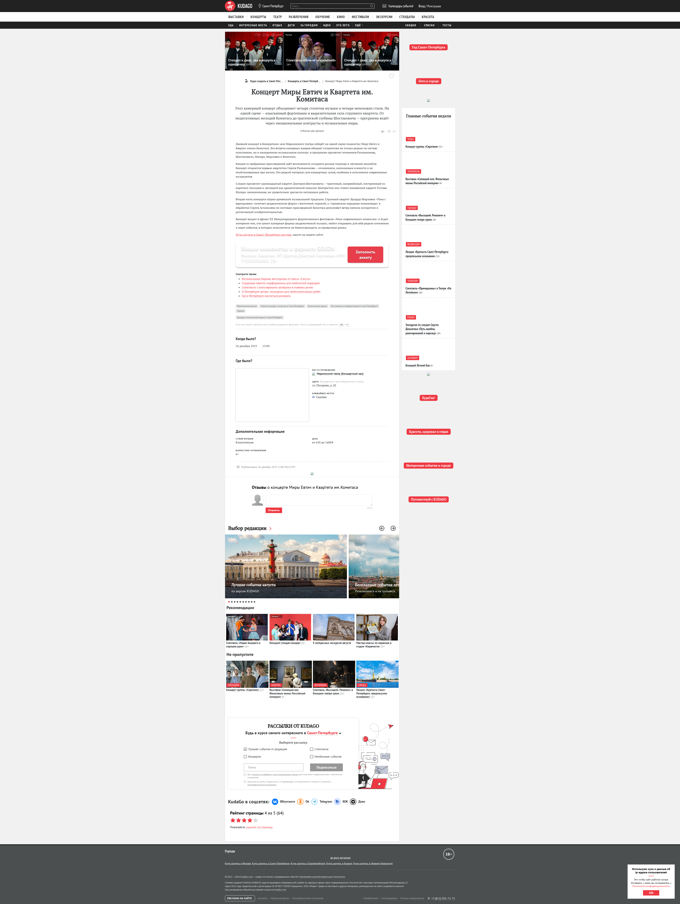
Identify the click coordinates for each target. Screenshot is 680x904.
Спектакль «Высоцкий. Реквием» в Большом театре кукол (333, 691)
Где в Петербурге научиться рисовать (266, 296)
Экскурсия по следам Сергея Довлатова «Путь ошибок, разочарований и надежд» (422, 329)
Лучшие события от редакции (267, 749)
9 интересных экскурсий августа (332, 643)
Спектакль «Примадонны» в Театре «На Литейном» (428, 290)
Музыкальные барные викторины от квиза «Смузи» (276, 279)
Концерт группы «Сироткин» (245, 690)
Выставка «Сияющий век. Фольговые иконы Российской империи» (287, 693)
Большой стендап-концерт (287, 643)
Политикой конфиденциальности (651, 886)
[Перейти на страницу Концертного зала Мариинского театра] (313, 374)
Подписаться (326, 767)
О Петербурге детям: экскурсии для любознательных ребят (281, 291)
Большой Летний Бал (418, 365)
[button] (382, 528)
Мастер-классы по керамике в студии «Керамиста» (374, 644)
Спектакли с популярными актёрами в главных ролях (277, 287)
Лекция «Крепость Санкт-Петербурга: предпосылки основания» (371, 693)
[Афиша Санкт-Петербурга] (238, 6)
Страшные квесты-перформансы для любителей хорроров (280, 283)
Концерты (254, 757)
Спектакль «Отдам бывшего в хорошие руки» (243, 644)
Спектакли (321, 749)
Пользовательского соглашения (261, 784)
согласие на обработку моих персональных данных (275, 774)
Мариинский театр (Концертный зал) (340, 373)
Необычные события (327, 757)
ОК (651, 893)
